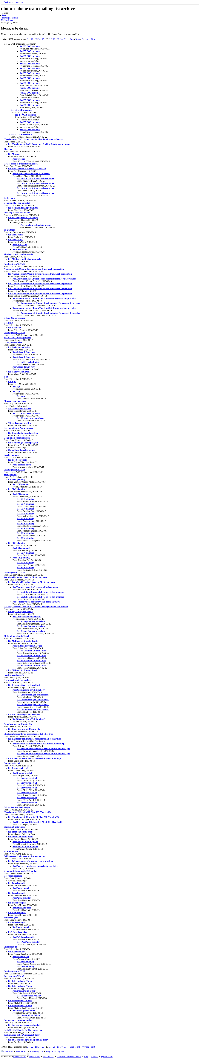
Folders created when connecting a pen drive (24, 856)
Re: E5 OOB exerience (30, 46)
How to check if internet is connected (21, 164)
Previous (85, 39)
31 (65, 39)
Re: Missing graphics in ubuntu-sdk (24, 259)
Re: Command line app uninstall (23, 208)
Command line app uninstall (17, 203)
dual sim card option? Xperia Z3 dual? (22, 1035)
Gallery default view (13, 342)
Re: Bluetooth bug (16, 952)
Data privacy (48, 1056)
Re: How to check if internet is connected (27, 168)
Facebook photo (11, 455)
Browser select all (12, 763)
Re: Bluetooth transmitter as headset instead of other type (34, 739)
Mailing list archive (9, 20)
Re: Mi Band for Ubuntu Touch (23, 641)
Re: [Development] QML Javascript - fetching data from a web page (39, 144)
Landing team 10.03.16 (14, 971)
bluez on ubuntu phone (14, 827)
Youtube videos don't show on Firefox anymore (25, 577)
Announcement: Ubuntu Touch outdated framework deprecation (34, 269)
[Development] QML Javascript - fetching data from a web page (33, 139)
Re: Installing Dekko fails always (23, 217)
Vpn (6, 376)
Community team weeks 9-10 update (20, 871)
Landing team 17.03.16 (14, 332)
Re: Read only (14, 328)
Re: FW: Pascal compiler (24, 937)
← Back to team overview (12, 2)
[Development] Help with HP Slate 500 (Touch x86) (27, 812)
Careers (94, 1056)
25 (43, 39)
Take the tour (21, 1051)
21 (28, 39)
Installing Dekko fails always (17, 213)
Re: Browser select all (18, 768)
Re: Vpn (12, 381)
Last (72, 39)
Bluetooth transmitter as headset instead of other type (28, 734)
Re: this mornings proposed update (24, 1025)
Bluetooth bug (10, 947)
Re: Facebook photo (17, 460)
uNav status (9, 230)
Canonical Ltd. (19, 1056)
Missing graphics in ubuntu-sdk (18, 254)
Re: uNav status (15, 235)
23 (36, 39)
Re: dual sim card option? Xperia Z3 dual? (28, 1040)
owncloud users (11, 851)
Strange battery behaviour (20, 611)
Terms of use (34, 1056)
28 (54, 39)
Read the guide (36, 1051)
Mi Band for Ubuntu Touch (16, 636)
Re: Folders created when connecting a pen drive (30, 861)
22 (32, 39)
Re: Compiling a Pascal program (19, 428)
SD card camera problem (15, 401)
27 (50, 39)
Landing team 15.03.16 (14, 572)
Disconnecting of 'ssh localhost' (18, 680)
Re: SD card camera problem (17, 337)
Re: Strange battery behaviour (27, 616)
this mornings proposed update (18, 1020)
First (93, 39)
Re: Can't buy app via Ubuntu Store (25, 729)
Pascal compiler (11, 917)
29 (58, 39)
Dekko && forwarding (14, 318)
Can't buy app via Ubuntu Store (19, 724)
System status (107, 1056)
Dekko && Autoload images (17, 807)
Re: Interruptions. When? (20, 981)
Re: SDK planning (16, 479)
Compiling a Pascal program (17, 438)
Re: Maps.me (14, 154)
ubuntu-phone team (10, 18)
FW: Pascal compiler (17, 932)
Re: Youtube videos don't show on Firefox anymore (31, 582)
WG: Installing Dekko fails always (35, 225)
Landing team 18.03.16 (14, 264)
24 (39, 39)
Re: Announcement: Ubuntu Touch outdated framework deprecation (40, 274)
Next (78, 39)
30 (61, 39)
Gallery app (9, 198)
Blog (86, 1056)
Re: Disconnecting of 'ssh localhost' (24, 685)
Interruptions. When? (14, 976)
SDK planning (10, 474)
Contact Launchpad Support (69, 1056)
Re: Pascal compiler (13, 876)
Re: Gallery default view (19, 347)
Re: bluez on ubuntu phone (20, 832)
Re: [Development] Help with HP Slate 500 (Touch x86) (33, 817)
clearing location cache (14, 675)
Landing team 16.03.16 (14, 469)
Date (4, 15)
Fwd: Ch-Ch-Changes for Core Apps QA (23, 1030)
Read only (8, 323)
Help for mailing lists (55, 1051)
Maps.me (8, 149)
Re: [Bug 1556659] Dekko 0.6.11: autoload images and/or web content (36, 606)
